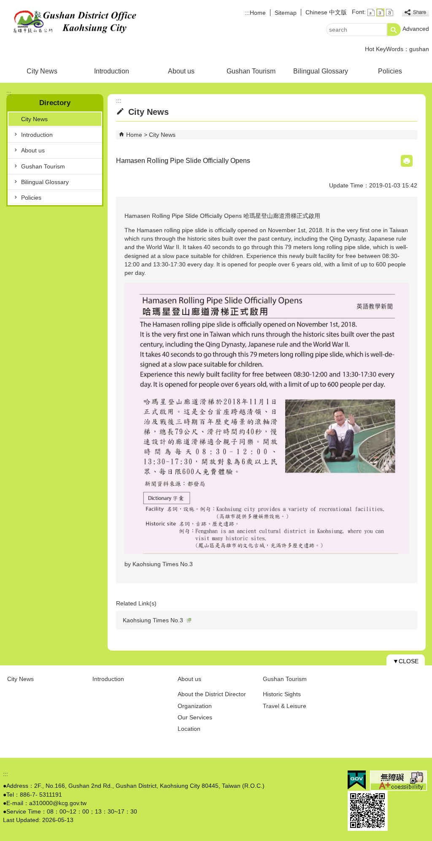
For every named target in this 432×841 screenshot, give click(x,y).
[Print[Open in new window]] (406, 161)
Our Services (195, 717)
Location (189, 728)
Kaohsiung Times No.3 (153, 620)
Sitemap (286, 12)
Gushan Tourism (251, 71)
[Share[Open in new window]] (415, 12)
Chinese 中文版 (326, 12)
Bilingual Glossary (320, 71)
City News (42, 71)
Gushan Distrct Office (74, 22)
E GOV (357, 779)
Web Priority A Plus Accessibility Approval (398, 780)
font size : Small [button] (371, 12)
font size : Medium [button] (380, 12)
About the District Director (212, 694)
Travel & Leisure (284, 706)
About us (181, 71)
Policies (390, 71)
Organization (195, 706)
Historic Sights (282, 694)
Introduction (111, 71)
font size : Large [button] (389, 12)
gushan (419, 49)
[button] (394, 29)
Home (258, 12)
